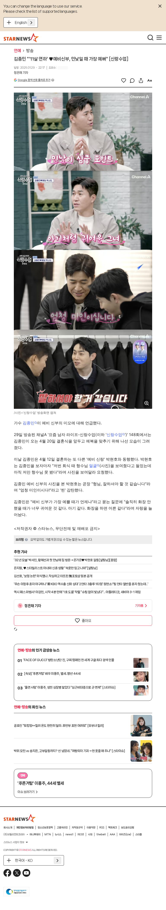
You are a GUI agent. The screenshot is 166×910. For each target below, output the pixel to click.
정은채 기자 (21, 72)
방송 (29, 51)
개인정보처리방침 (25, 827)
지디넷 (80, 834)
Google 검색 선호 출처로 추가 (34, 80)
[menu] (159, 37)
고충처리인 (62, 827)
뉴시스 (58, 834)
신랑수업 (114, 434)
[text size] (149, 80)
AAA (112, 834)
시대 (90, 834)
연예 (17, 51)
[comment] (132, 80)
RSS (101, 827)
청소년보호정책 (45, 827)
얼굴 (93, 465)
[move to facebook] (7, 873)
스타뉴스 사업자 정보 (13, 842)
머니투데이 (35, 834)
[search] (150, 37)
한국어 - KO (24, 860)
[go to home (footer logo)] (19, 818)
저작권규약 (77, 827)
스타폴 (138, 834)
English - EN (25, 22)
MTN (48, 834)
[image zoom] (146, 403)
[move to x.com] (17, 873)
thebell (101, 834)
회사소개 (7, 827)
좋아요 (86, 620)
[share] (141, 80)
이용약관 (91, 827)
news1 (69, 834)
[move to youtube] (26, 873)
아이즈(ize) (125, 834)
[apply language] (31, 22)
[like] (123, 80)
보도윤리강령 (127, 827)
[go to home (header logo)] (21, 37)
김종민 (28, 423)
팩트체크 (112, 827)
